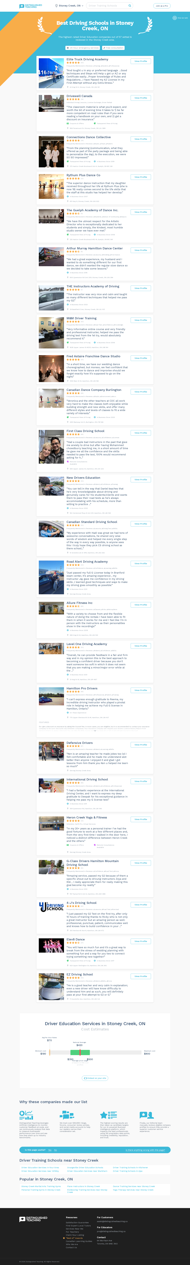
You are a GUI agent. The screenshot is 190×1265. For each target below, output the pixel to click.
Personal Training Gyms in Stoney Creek (40, 1190)
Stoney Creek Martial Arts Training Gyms (41, 1186)
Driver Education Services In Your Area (40, 1167)
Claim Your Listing (75, 1235)
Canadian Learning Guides (79, 1241)
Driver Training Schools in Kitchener (130, 1167)
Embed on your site (97, 1078)
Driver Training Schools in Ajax (128, 1171)
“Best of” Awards (74, 1238)
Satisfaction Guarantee (77, 1222)
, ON (69, 1179)
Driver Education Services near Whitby (40, 1171)
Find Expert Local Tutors (78, 1225)
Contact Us (71, 1247)
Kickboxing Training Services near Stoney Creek (87, 1191)
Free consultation (114, 48)
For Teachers (72, 1232)
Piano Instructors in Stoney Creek (83, 1186)
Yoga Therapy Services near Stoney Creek (133, 1190)
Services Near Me (74, 1229)
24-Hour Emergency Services (84, 48)
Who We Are (72, 1244)
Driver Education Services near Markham (87, 1171)
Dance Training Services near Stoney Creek (134, 1186)
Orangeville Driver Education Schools (85, 1167)
